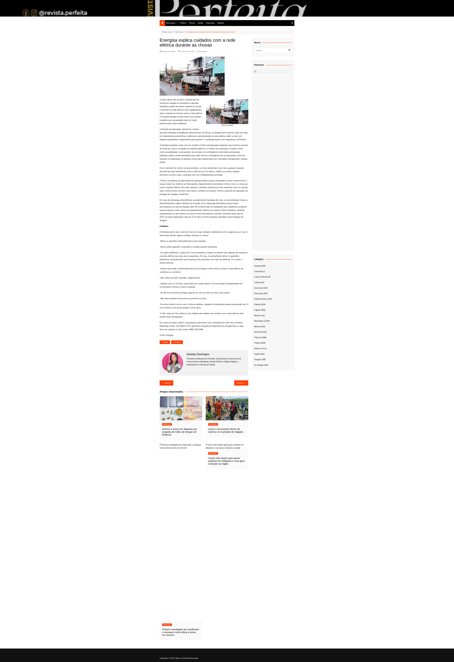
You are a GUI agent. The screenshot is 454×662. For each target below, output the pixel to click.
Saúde (200, 23)
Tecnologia (258, 365)
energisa (178, 342)
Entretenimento (260, 299)
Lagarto (257, 310)
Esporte (220, 23)
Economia (258, 288)
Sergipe (257, 359)
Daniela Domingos (169, 51)
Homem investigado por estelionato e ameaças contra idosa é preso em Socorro (180, 632)
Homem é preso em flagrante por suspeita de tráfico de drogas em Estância (179, 432)
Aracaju (257, 266)
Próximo (240, 383)
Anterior (168, 383)
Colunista (258, 271)
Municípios (170, 23)
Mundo (257, 316)
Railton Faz (259, 348)
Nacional (258, 332)
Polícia (192, 23)
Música (257, 327)
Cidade (165, 342)
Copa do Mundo (261, 277)
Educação (210, 23)
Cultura (257, 282)
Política (183, 23)
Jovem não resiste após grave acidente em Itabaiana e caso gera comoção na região (226, 461)
